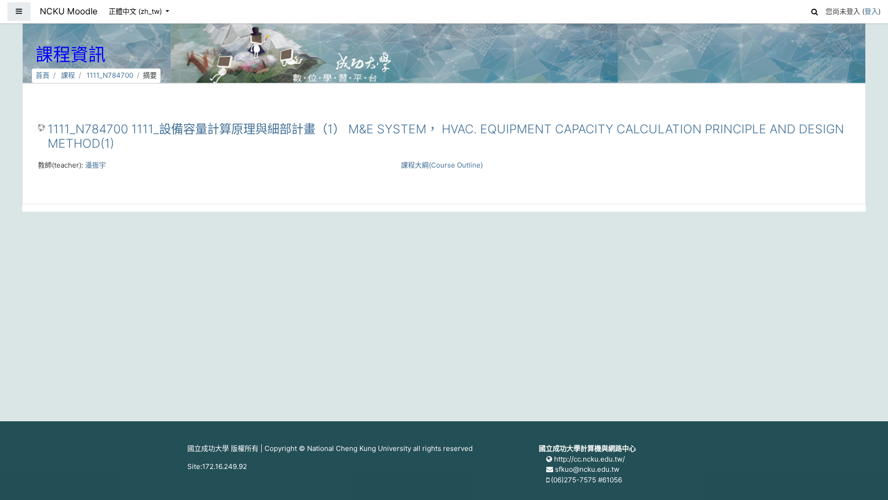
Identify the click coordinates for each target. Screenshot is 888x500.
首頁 (42, 75)
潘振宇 (95, 165)
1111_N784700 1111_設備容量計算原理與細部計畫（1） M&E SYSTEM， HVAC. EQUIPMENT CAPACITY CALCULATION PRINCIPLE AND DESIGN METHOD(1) (446, 136)
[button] (814, 10)
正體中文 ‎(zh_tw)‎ (136, 11)
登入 (871, 11)
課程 (68, 75)
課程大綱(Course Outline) (442, 165)
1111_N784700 (109, 75)
